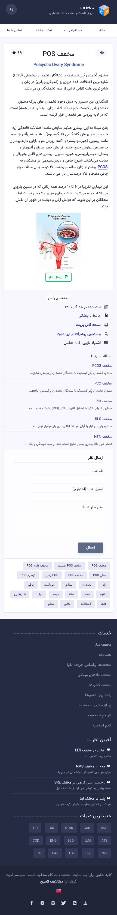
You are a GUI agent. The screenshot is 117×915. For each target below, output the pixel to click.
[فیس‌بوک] (31, 903)
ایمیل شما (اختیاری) (87, 489)
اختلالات (86, 604)
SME (104, 828)
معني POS (99, 575)
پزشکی (83, 315)
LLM (88, 840)
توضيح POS (28, 575)
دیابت (39, 594)
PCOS (102, 167)
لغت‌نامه (104, 655)
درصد (56, 594)
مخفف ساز (103, 645)
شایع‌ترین (20, 594)
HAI (72, 853)
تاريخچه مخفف (99, 716)
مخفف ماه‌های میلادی (94, 675)
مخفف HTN (68, 440)
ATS (104, 840)
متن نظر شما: (92, 507)
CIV (88, 853)
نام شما (97, 471)
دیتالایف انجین (51, 882)
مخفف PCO (70, 387)
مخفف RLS (70, 422)
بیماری (68, 585)
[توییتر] (64, 903)
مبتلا (72, 594)
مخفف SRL (62, 782)
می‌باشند (49, 585)
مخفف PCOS (71, 369)
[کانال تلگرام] (42, 903)
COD (36, 840)
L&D (51, 828)
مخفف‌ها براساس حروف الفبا (89, 665)
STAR (69, 828)
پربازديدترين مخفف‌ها (94, 705)
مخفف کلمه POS (37, 566)
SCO (70, 840)
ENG (53, 840)
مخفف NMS (85, 766)
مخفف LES (83, 750)
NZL (104, 853)
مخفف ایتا (87, 798)
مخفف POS (99, 566)
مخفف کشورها (100, 685)
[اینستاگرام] (53, 903)
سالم (51, 604)
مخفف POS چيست (70, 566)
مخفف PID (69, 405)
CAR (87, 828)
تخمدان (87, 585)
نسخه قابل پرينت (88, 325)
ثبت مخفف (44, 30)
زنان (104, 585)
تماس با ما (14, 30)
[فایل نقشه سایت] (85, 903)
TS (39, 853)
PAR (55, 853)
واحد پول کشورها (98, 695)
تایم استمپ (102, 726)
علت (103, 604)
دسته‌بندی (74, 30)
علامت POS (75, 575)
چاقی (31, 585)
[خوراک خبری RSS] (74, 903)
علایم (103, 594)
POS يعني (51, 575)
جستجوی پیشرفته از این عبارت (79, 334)
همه (87, 594)
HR (35, 828)
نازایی (67, 604)
